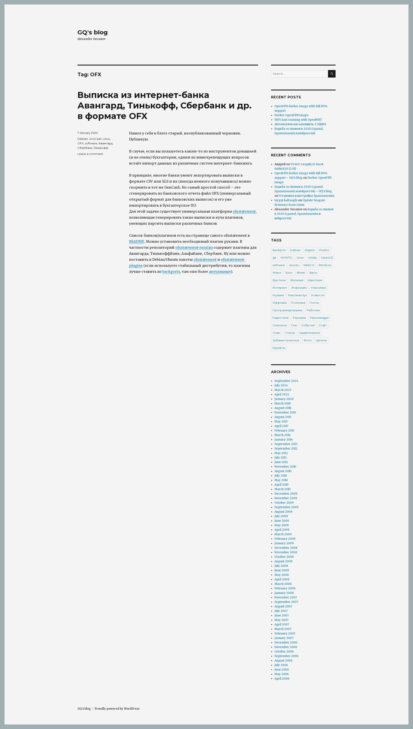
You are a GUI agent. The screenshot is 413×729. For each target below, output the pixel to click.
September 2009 (286, 507)
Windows (324, 265)
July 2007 (281, 611)
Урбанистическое (286, 340)
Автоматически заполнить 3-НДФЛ (300, 124)
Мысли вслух (297, 295)
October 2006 (284, 651)
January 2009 (284, 543)
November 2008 (285, 552)
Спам (276, 332)
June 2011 (281, 462)
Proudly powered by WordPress (117, 709)
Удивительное (309, 332)
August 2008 (283, 561)
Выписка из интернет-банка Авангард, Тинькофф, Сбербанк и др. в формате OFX (164, 105)
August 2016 (282, 408)
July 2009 (281, 516)
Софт (323, 325)
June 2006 (281, 669)
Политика (298, 302)
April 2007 (281, 624)
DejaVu (310, 250)
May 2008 (281, 575)
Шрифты (279, 347)
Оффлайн (280, 302)
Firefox (324, 250)
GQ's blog (92, 32)
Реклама (299, 317)
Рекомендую (319, 317)
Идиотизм (315, 280)
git (274, 257)
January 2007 (283, 638)
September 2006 (286, 656)
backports (171, 271)
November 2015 (285, 412)
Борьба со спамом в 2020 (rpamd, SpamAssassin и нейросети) (303, 213)
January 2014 (283, 439)
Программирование (287, 310)
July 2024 (281, 385)
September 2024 (286, 381)
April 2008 (281, 579)
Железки (296, 280)
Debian (82, 138)
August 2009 (283, 512)
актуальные (220, 271)
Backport (279, 250)
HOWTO (286, 257)
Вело (313, 272)
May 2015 (281, 421)
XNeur (277, 272)
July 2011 (280, 457)
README (136, 241)
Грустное (279, 280)
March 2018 (282, 403)
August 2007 (283, 606)
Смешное (280, 325)
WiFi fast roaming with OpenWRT (298, 120)
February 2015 (284, 430)
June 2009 (281, 521)
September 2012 (285, 448)
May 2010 (281, 480)
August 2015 (282, 417)
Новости (317, 295)
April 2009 (281, 530)
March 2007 (282, 629)
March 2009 (282, 534)
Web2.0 (308, 265)
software (91, 143)
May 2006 (281, 674)
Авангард (105, 143)
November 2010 (285, 466)
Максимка (318, 287)
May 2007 (281, 620)
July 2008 (281, 566)
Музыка (278, 295)
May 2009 (281, 525)
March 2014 (282, 435)
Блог (289, 272)
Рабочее (313, 310)
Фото (308, 340)
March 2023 (282, 390)
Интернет (280, 287)
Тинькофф (101, 147)
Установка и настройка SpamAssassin (306, 196)
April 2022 (281, 394)
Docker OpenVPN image (291, 115)
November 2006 (285, 647)
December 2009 (285, 494)
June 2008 (281, 570)
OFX (80, 143)
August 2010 (282, 471)
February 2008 (284, 588)
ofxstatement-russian (194, 247)
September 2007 (286, 602)
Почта (314, 302)
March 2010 (282, 489)
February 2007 (284, 633)
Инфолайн (299, 287)
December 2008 (285, 548)
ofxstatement (244, 211)
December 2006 (285, 642)
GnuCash (95, 138)
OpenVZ (327, 257)
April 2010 (281, 485)
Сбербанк (84, 147)
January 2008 (284, 593)
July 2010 (280, 475)
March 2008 (282, 584)
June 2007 (281, 615)
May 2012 (281, 453)
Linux (106, 138)
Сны (294, 325)
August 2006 (283, 660)
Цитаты (321, 340)
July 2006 (281, 665)
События (307, 325)
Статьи (290, 332)
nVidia (312, 257)
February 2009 (284, 539)
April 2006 (281, 678)
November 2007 (285, 597)
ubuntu (294, 265)
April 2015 (281, 426)
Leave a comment (90, 154)
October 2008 (284, 557)
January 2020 (284, 399)
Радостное (281, 317)
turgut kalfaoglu (285, 200)
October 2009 (284, 503)
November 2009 (285, 498)
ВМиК (301, 272)
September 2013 (285, 444)
